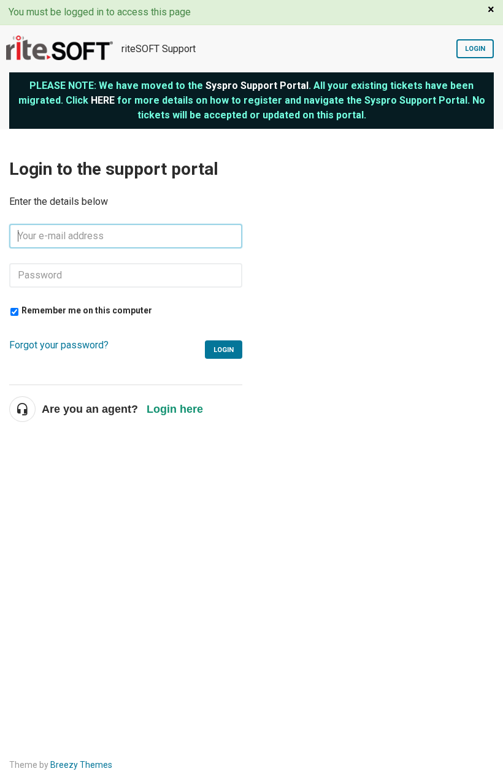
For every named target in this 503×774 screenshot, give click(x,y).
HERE (103, 100)
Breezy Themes (81, 765)
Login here (175, 409)
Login (475, 49)
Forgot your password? (59, 345)
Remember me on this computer (86, 310)
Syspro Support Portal (257, 85)
